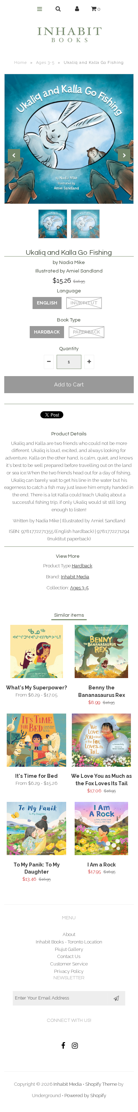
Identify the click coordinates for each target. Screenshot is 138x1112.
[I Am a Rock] (101, 853)
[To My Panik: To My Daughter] (36, 853)
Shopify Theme (101, 1084)
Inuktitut (84, 302)
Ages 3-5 (45, 62)
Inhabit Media (75, 576)
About (69, 934)
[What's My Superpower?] (36, 676)
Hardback (47, 332)
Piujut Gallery (69, 949)
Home (20, 62)
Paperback (86, 332)
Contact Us (68, 956)
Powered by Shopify (85, 1095)
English (47, 302)
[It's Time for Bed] (36, 765)
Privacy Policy (69, 971)
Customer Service (69, 964)
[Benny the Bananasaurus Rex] (101, 676)
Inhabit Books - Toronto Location (69, 942)
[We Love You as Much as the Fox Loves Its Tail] (101, 765)
